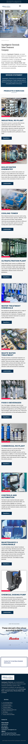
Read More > (6, 138)
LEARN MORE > (7, 612)
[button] (20, 6)
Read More (6, 29)
